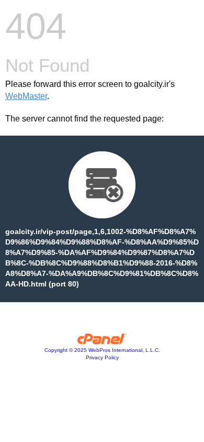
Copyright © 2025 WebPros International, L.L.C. (102, 350)
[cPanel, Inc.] (102, 341)
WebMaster (26, 96)
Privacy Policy (102, 357)
